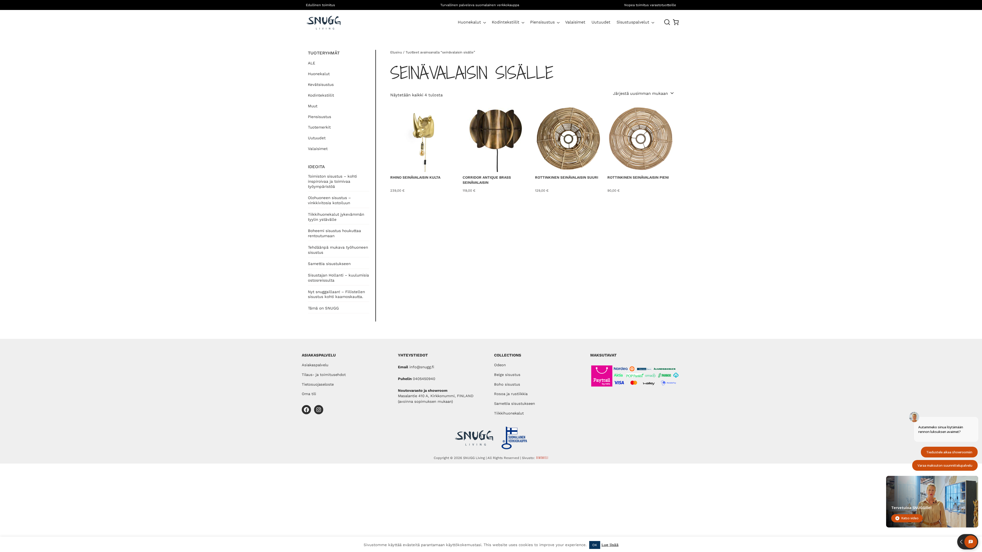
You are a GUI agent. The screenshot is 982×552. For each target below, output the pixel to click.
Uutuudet (317, 138)
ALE (311, 63)
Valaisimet (318, 148)
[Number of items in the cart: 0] (675, 22)
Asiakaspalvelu (315, 365)
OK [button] (594, 545)
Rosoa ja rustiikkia (511, 394)
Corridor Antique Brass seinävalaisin (487, 180)
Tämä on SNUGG (323, 308)
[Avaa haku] (667, 22)
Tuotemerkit (319, 127)
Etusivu (396, 52)
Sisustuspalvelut (633, 22)
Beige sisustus (507, 374)
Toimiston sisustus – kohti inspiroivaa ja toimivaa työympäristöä (332, 181)
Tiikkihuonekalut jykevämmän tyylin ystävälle (336, 217)
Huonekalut (469, 22)
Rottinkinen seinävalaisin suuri (566, 177)
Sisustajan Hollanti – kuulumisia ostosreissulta (338, 278)
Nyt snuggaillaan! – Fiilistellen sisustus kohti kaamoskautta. (336, 294)
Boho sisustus (507, 384)
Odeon (500, 365)
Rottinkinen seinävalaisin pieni (638, 177)
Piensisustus (542, 22)
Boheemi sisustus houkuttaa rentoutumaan (334, 233)
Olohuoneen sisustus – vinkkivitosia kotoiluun (329, 200)
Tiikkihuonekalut (509, 413)
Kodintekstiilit (505, 22)
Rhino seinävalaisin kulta (415, 177)
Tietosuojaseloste (318, 384)
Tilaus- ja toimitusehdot (324, 374)
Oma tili (309, 394)
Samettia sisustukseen (329, 263)
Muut (312, 106)
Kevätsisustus (321, 84)
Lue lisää (610, 545)
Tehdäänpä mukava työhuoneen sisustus (338, 250)
